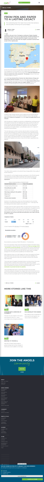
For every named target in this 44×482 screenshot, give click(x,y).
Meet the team (4, 381)
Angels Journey (5, 412)
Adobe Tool (5, 473)
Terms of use (4, 441)
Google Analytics (7, 472)
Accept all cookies (32, 479)
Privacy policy (4, 446)
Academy (3, 427)
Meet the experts (3, 384)
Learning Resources (3, 423)
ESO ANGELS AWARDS (4, 390)
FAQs (2, 447)
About (2, 379)
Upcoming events (3, 419)
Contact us (4, 438)
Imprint (3, 439)
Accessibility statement (4, 444)
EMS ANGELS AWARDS (4, 396)
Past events (4, 420)
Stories (3, 410)
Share (38, 29)
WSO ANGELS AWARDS (4, 393)
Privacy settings (22, 463)
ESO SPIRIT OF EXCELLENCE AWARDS (4, 399)
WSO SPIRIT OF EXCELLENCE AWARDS (4, 402)
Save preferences (22, 476)
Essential (5, 470)
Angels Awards (5, 387)
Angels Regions (5, 405)
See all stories (6, 7)
